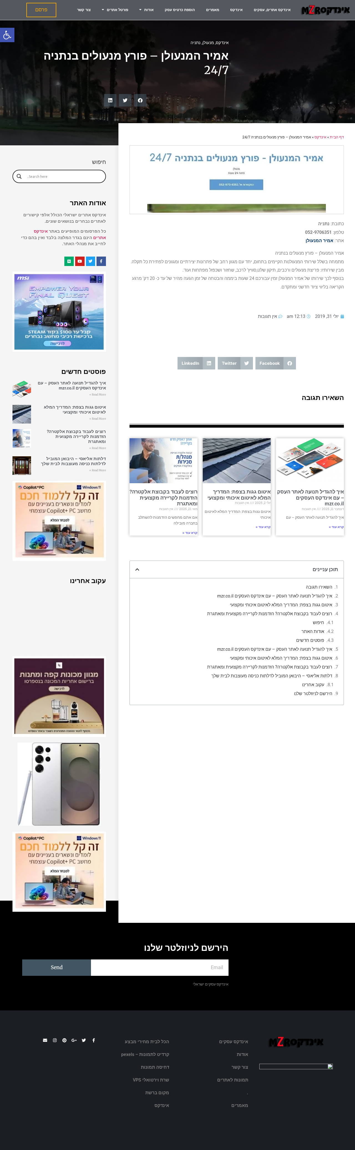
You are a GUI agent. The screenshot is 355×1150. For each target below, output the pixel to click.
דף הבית (337, 137)
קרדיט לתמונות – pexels (145, 1054)
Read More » (97, 394)
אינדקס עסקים (233, 1041)
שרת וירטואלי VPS (151, 1080)
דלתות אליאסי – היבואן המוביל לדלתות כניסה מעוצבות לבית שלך (271, 675)
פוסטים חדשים (310, 640)
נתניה (196, 42)
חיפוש (318, 622)
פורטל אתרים (117, 10)
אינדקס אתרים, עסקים (272, 10)
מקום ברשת (157, 1092)
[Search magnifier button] (19, 176)
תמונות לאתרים (232, 1080)
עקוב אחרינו (313, 684)
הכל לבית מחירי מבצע (147, 1041)
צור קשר (84, 10)
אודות (149, 10)
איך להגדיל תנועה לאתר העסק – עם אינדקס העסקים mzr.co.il (310, 497)
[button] (7, 35)
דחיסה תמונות (155, 1067)
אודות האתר (312, 631)
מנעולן (208, 42)
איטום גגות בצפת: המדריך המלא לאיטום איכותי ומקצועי (239, 495)
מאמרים (212, 10)
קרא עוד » (336, 527)
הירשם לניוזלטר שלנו (313, 693)
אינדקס (236, 10)
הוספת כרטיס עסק (180, 10)
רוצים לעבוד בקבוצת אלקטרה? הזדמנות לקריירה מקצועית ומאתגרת (163, 497)
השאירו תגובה (319, 587)
